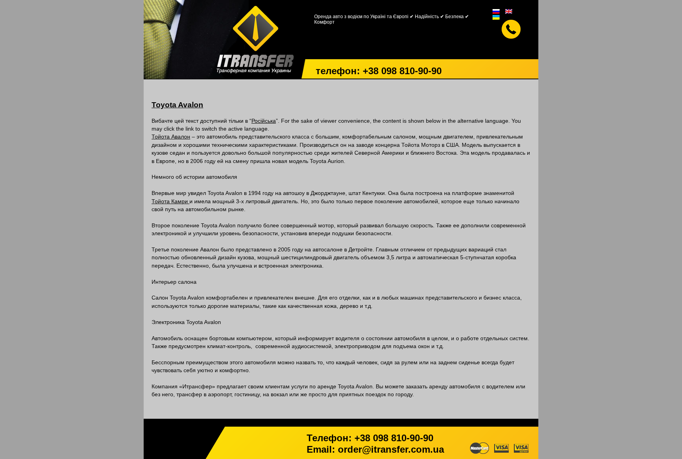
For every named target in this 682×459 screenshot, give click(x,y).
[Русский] (496, 11)
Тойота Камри (170, 201)
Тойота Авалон (171, 137)
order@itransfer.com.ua (391, 449)
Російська (263, 121)
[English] (508, 11)
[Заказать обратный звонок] (511, 29)
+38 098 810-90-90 (402, 71)
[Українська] (496, 17)
